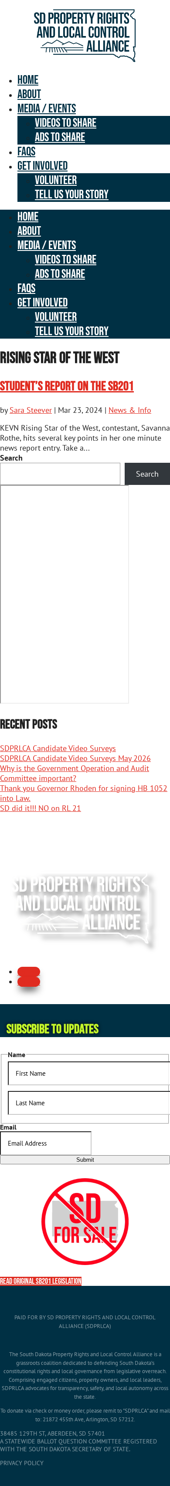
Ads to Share (60, 137)
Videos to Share (65, 123)
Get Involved (42, 166)
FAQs (26, 152)
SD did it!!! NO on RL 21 (40, 808)
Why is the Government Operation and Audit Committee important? (74, 773)
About (29, 94)
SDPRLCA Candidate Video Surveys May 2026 (75, 758)
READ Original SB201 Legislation (41, 1281)
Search (11, 458)
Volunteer (56, 180)
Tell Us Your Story (72, 195)
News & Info (130, 410)
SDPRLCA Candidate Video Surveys (58, 748)
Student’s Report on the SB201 (67, 386)
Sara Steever (31, 410)
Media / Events (46, 109)
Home (27, 80)
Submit (85, 1160)
